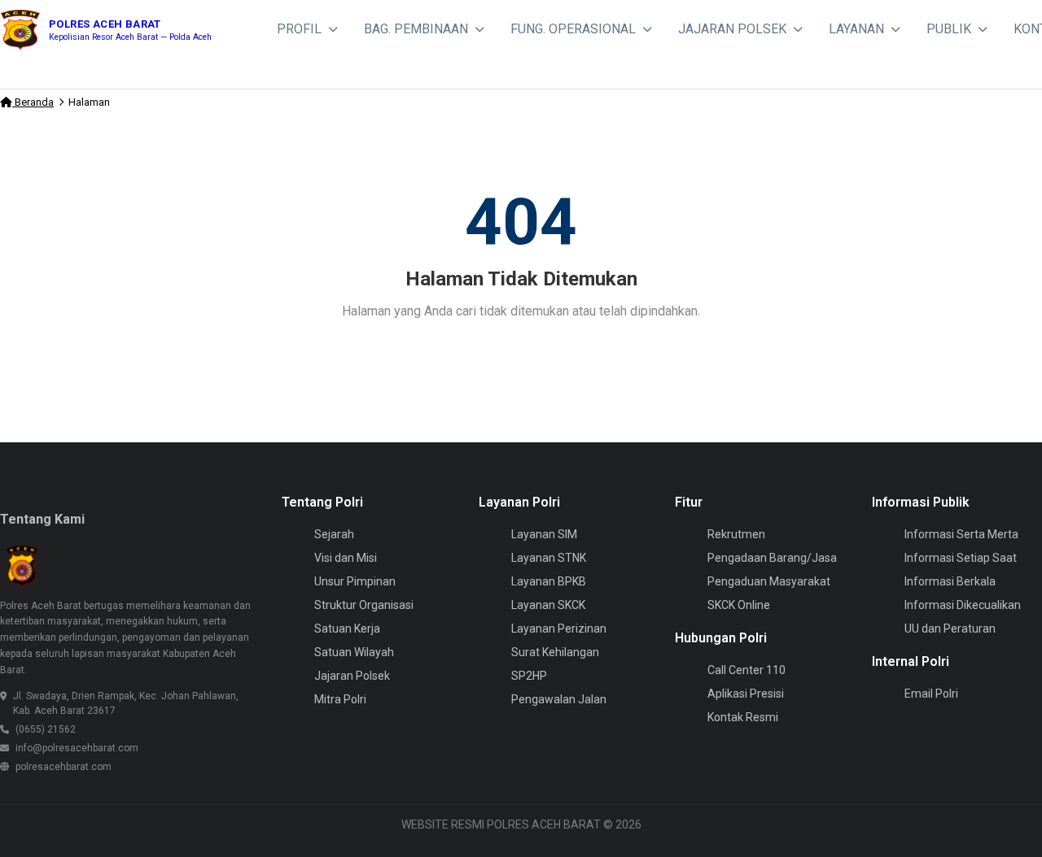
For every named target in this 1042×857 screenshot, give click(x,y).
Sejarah (334, 534)
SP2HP (529, 675)
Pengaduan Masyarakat (768, 581)
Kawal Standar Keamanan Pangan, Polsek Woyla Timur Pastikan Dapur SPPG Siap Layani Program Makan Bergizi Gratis (647, 74)
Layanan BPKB (548, 581)
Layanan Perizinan (558, 628)
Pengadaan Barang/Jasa (772, 557)
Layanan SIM (544, 534)
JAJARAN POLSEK (732, 29)
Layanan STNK (548, 557)
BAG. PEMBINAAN (416, 29)
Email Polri (931, 693)
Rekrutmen (736, 534)
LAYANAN (856, 29)
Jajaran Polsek (352, 675)
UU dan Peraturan (950, 628)
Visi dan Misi (345, 557)
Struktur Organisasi (364, 604)
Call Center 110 (746, 669)
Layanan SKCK (548, 604)
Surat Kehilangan (555, 652)
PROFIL (299, 29)
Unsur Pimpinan (355, 581)
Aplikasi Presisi (745, 693)
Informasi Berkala (950, 581)
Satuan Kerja (347, 628)
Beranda (33, 102)
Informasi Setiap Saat (960, 557)
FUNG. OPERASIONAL (573, 29)
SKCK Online (738, 604)
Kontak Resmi (742, 717)
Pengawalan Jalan (558, 699)
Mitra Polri (340, 699)
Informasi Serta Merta (961, 534)
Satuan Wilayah (354, 652)
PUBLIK (948, 29)
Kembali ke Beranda (528, 352)
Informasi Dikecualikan (962, 604)
